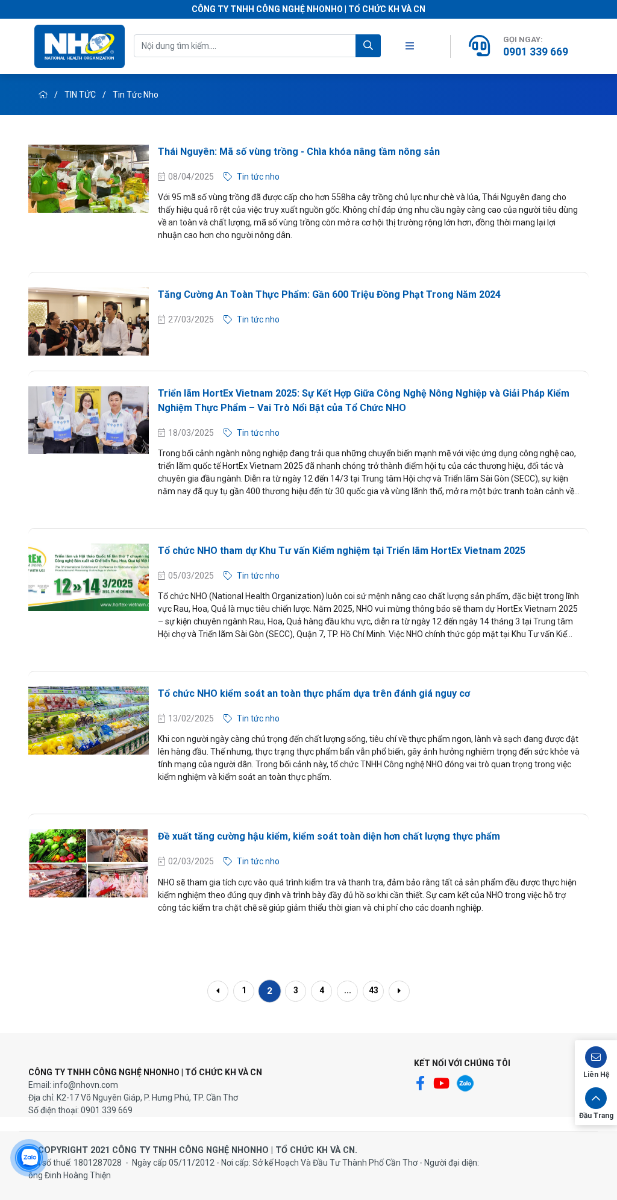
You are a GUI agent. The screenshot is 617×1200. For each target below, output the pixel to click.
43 (373, 990)
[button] (596, 1062)
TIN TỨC (81, 94)
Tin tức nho (135, 94)
